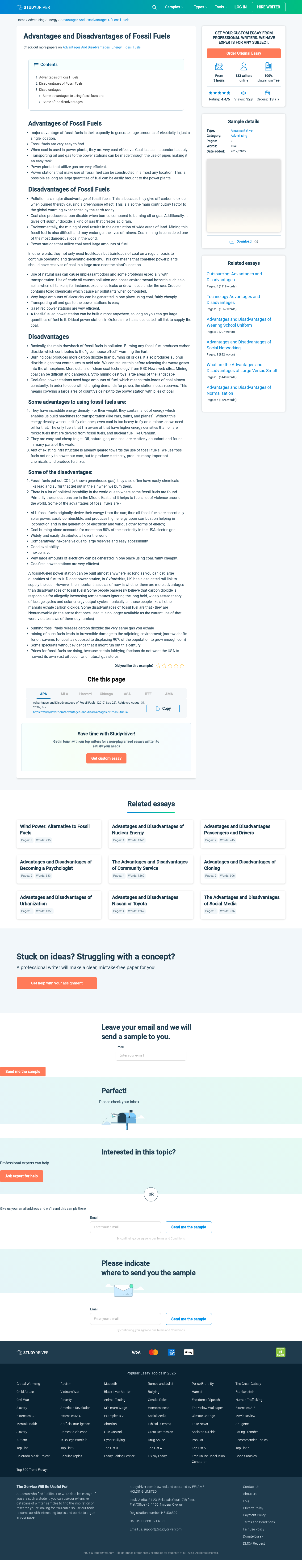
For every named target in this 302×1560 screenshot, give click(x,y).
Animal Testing (115, 1400)
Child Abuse (25, 1392)
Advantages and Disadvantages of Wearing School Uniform (239, 322)
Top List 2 (67, 1448)
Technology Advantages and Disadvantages (233, 299)
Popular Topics (71, 1456)
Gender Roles (157, 1400)
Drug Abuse (156, 1440)
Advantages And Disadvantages (86, 47)
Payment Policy (254, 1515)
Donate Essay (253, 1536)
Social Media (157, 1416)
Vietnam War (70, 1392)
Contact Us (251, 1487)
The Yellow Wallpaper (207, 1408)
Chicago (106, 694)
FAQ (246, 1501)
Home (21, 20)
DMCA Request (254, 1543)
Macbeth (110, 1384)
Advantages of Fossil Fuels (58, 77)
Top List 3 (111, 1448)
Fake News (200, 1424)
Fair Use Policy (253, 1529)
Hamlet (197, 1392)
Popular (197, 1440)
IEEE (148, 694)
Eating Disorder (246, 1432)
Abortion (110, 1424)
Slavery (22, 1408)
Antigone (242, 1424)
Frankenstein (245, 1392)
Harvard (85, 694)
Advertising (36, 20)
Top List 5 (199, 1448)
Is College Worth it (73, 1440)
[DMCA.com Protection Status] (280, 1352)
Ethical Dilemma (159, 1424)
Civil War (23, 1400)
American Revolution (75, 1408)
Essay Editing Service (119, 1456)
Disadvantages (50, 89)
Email (120, 1047)
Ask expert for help (21, 1176)
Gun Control (113, 1432)
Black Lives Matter (117, 1392)
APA (43, 694)
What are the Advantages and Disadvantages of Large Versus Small (242, 367)
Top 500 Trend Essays (32, 1470)
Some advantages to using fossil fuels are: (73, 96)
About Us (249, 1494)
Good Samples (246, 1456)
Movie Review (245, 1416)
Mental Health (27, 1424)
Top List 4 (155, 1448)
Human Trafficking (248, 1400)
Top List (22, 1448)
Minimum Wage (115, 1408)
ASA (127, 694)
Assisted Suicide (203, 1432)
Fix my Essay (157, 1456)
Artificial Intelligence (75, 1424)
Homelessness (158, 1408)
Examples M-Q (70, 1416)
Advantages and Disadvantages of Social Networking (239, 344)
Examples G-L (26, 1416)
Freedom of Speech (206, 1400)
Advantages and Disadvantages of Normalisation (239, 390)
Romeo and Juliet (160, 1384)
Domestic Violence (73, 1432)
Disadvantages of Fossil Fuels (61, 83)
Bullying (153, 1392)
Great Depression (160, 1432)
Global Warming (28, 1384)
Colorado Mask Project (33, 1456)
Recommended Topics (251, 1440)
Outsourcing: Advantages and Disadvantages (234, 276)
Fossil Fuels (132, 47)
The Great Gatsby (248, 1384)
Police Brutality (203, 1384)
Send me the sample (22, 1071)
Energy (52, 20)
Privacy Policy (253, 1508)
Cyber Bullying (114, 1440)
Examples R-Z (114, 1416)
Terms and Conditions (259, 1522)
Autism (22, 1440)
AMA (169, 694)
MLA (64, 694)
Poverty (66, 1400)
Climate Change (203, 1416)
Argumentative (241, 130)
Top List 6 (242, 1448)
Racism (65, 1384)
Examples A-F (245, 1408)
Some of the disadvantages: (63, 102)
